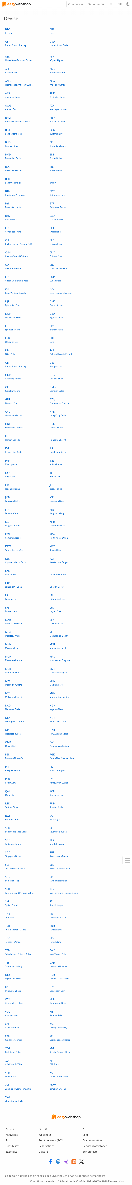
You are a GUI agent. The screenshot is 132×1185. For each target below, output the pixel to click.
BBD (58, 119)
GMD (57, 388)
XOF (13, 1062)
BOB (13, 168)
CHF (55, 229)
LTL (57, 597)
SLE (15, 866)
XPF (54, 1062)
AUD (57, 95)
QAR (10, 792)
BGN (56, 131)
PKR (57, 768)
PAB (59, 743)
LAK (10, 572)
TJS (58, 915)
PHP (12, 768)
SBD (16, 829)
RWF (12, 817)
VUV (11, 1013)
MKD (59, 633)
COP (13, 266)
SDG (13, 841)
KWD (56, 548)
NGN (56, 707)
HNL (14, 425)
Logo (86, 1135)
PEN (14, 756)
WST (56, 1013)
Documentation (92, 1140)
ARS (12, 95)
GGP (13, 376)
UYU (13, 988)
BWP (57, 192)
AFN (57, 58)
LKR (13, 584)
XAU (13, 1037)
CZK (60, 290)
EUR (120, 4)
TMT (15, 927)
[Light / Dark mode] (128, 4)
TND (56, 927)
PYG (59, 780)
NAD (13, 707)
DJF (13, 303)
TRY (55, 939)
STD (19, 890)
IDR (14, 450)
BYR (58, 205)
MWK (13, 682)
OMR (10, 743)
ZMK (18, 1086)
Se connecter (96, 4)
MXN (56, 682)
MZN (59, 695)
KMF (12, 535)
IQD (10, 474)
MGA (12, 633)
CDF (13, 229)
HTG (12, 437)
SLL (60, 866)
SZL (57, 903)
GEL (56, 364)
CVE (15, 290)
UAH (58, 964)
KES (57, 511)
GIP (12, 388)
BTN (15, 192)
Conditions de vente (42, 1181)
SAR (55, 817)
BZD (11, 217)
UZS (57, 988)
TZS (13, 964)
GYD (13, 413)
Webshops (45, 1135)
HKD (58, 413)
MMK (12, 646)
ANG (19, 82)
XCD (60, 1037)
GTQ (59, 401)
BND (56, 156)
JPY (11, 511)
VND (58, 1001)
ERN (56, 327)
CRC (58, 266)
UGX (13, 976)
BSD (13, 180)
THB (9, 915)
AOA (57, 82)
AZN (58, 107)
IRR (55, 474)
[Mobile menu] (127, 860)
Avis (85, 1129)
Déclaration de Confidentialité (76, 1181)
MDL (56, 621)
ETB (11, 339)
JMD (12, 499)
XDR (60, 1050)
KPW (59, 535)
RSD (11, 805)
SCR (58, 829)
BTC (8, 31)
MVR (58, 670)
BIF (58, 143)
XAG (58, 1025)
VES (14, 1001)
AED (19, 58)
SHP (59, 854)
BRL (56, 168)
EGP (12, 327)
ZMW (58, 1086)
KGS (12, 523)
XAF (12, 1025)
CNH (16, 254)
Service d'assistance (95, 1146)
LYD (56, 609)
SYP (11, 903)
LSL (11, 597)
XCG (13, 1050)
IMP (11, 462)
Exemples (11, 1151)
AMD (57, 70)
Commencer (75, 4)
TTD (18, 952)
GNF (12, 401)
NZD (59, 731)
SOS (12, 878)
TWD (58, 952)
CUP (55, 278)
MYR (13, 695)
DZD (56, 315)
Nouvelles (12, 1135)
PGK (62, 756)
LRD (56, 584)
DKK (56, 303)
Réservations (46, 1146)
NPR (13, 731)
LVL (11, 609)
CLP (56, 241)
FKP (61, 352)
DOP (13, 315)
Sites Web (45, 1129)
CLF (18, 241)
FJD (10, 352)
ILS (58, 450)
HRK (56, 425)
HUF (58, 437)
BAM (17, 119)
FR (110, 4)
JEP (56, 486)
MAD (13, 621)
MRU (60, 658)
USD (59, 43)
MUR (13, 670)
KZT (58, 560)
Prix (8, 1140)
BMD (13, 156)
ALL (11, 70)
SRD (58, 878)
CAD (57, 217)
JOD (57, 499)
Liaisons (43, 1151)
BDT (13, 131)
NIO (15, 719)
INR (56, 462)
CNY (56, 254)
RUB (56, 805)
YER (10, 1074)
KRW (14, 548)
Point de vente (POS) (51, 1140)
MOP (13, 658)
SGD (13, 854)
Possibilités (12, 1146)
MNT (58, 646)
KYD (15, 560)
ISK (12, 486)
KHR (57, 523)
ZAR (59, 1074)
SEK (57, 841)
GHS (56, 376)
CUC (16, 278)
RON (56, 792)
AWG (11, 107)
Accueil (10, 1129)
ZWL (14, 1099)
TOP (12, 939)
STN (64, 890)
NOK (58, 719)
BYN (13, 205)
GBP (15, 43)
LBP (58, 572)
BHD (12, 143)
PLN (10, 780)
